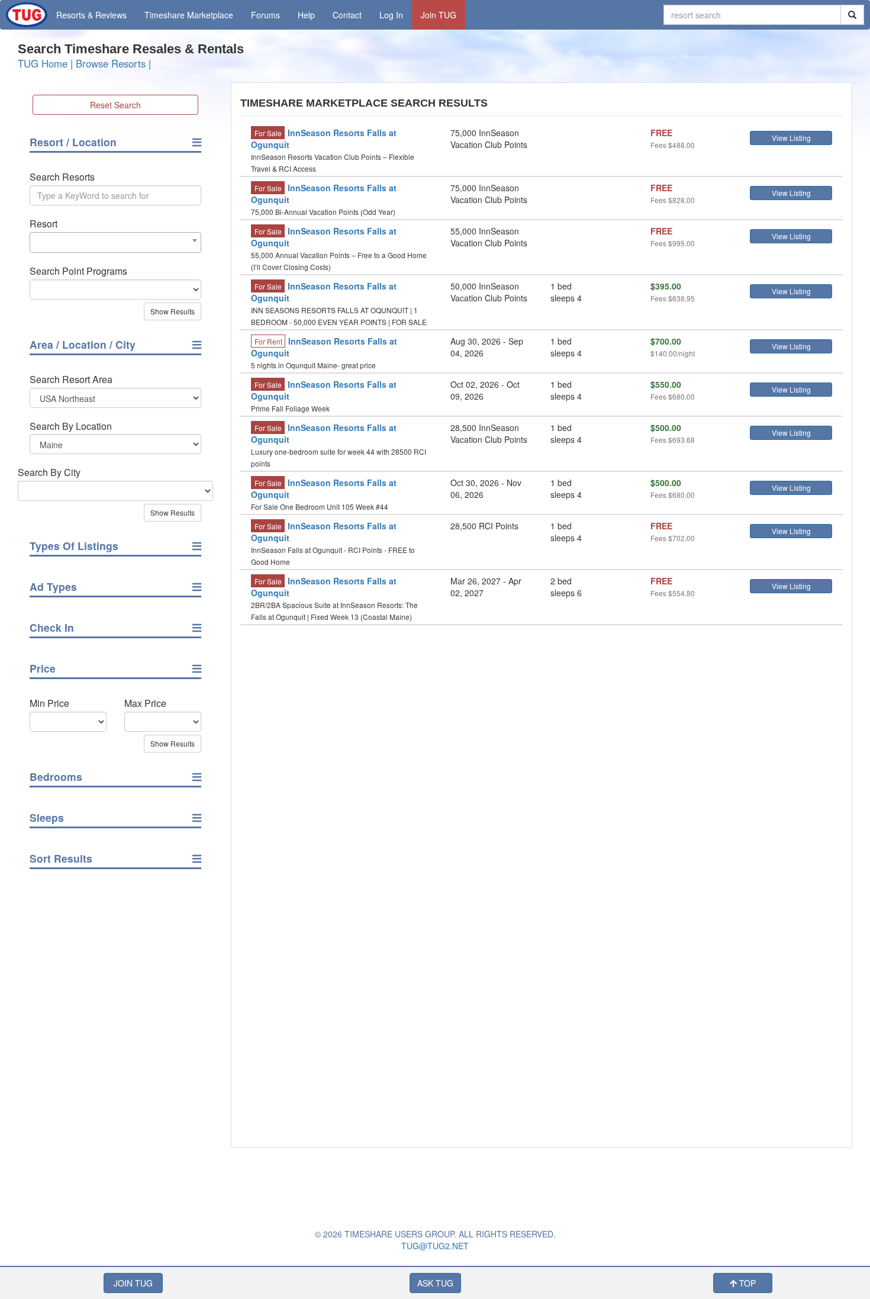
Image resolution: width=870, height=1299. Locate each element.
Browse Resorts (111, 63)
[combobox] (115, 242)
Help (306, 15)
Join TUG (438, 15)
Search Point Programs (78, 271)
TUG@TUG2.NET (435, 1246)
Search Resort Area (71, 379)
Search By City (49, 472)
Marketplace (188, 15)
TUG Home (42, 63)
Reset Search (115, 105)
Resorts (91, 15)
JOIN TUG (133, 1283)
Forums (265, 15)
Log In (391, 15)
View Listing (791, 138)
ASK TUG (435, 1283)
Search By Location (71, 426)
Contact (347, 15)
